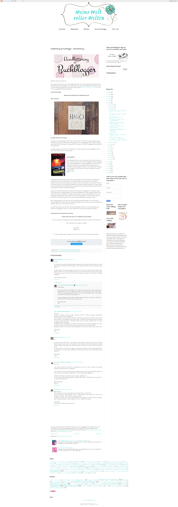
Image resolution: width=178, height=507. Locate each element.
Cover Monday (57, 482)
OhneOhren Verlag (53, 469)
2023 (109, 99)
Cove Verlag (87, 463)
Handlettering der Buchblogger (65, 251)
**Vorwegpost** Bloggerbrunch (116, 138)
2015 (109, 172)
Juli (110, 147)
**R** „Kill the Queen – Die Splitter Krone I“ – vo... (117, 135)
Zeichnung (122, 486)
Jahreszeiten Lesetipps (58, 484)
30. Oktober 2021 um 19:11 (82, 285)
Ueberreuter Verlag (97, 471)
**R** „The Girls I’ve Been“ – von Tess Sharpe (117, 114)
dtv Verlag (85, 473)
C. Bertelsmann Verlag (60, 463)
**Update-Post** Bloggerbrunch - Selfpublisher (117, 130)
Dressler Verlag (63, 465)
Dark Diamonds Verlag (114, 463)
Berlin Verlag (92, 461)
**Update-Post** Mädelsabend (65, 448)
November (112, 107)
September (112, 142)
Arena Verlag (58, 461)
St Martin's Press (67, 471)
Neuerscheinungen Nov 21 (115, 117)
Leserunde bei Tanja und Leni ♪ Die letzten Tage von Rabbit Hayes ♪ (74, 440)
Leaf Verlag (56, 468)
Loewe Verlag (75, 468)
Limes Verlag (62, 468)
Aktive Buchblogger (101, 29)
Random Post (85, 486)
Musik (124, 484)
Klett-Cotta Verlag (97, 466)
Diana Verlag (124, 463)
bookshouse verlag (63, 473)
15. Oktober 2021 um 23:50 (64, 337)
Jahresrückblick (122, 482)
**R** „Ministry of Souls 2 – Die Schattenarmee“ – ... (116, 120)
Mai (110, 151)
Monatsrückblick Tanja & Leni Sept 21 (118, 140)
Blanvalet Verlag (101, 462)
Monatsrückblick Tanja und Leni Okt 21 (117, 111)
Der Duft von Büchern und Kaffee (89, 87)
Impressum (93, 500)
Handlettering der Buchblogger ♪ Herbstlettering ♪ (117, 123)
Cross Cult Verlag (103, 463)
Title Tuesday (114, 486)
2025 (109, 94)
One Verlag (60, 469)
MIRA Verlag (91, 468)
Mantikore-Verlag (99, 468)
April (110, 153)
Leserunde (90, 484)
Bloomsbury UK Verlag (111, 461)
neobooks (92, 473)
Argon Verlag (65, 462)
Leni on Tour (74, 484)
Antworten (56, 279)
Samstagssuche (95, 486)
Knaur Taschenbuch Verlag (109, 466)
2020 (109, 162)
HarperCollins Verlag (66, 466)
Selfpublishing (55, 471)
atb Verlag (56, 473)
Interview (115, 482)
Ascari (55, 337)
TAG (102, 486)
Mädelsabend (54, 486)
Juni (110, 149)
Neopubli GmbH (116, 468)
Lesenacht (81, 484)
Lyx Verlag (83, 468)
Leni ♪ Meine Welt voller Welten (65, 285)
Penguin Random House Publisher (72, 469)
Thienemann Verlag (77, 471)
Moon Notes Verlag (107, 468)
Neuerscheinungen (70, 486)
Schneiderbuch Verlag (122, 469)
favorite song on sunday (57, 488)
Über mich (115, 29)
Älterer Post (99, 434)
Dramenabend (67, 482)
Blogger (96, 504)
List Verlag (69, 468)
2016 (109, 170)
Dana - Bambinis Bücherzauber (61, 311)
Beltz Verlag (86, 461)
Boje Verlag (119, 462)
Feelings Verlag (80, 465)
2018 (109, 166)
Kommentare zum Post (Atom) (64, 436)
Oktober (111, 109)
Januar (111, 159)
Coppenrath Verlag (80, 463)
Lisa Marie (56, 390)
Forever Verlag (108, 465)
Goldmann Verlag (117, 465)
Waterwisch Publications (118, 471)
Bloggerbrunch (80, 480)
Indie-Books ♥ (102, 482)
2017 (109, 168)
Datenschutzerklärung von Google (64, 431)
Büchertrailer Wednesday (108, 480)
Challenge (125, 480)
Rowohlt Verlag (113, 469)
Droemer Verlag (71, 465)
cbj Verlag (70, 473)
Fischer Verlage (98, 465)
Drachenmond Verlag (54, 465)
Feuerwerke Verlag (88, 465)
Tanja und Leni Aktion (76, 251)
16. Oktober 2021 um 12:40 (77, 362)
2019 (109, 164)
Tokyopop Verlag (87, 471)
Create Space (94, 463)
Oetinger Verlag (123, 468)
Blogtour (95, 480)
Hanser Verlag (57, 466)
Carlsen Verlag (70, 463)
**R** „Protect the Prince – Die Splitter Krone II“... (116, 126)
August (111, 145)
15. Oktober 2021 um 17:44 (76, 311)
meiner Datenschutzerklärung (93, 430)
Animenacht (72, 480)
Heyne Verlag (76, 466)
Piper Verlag (92, 469)
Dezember (111, 105)
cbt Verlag (78, 473)
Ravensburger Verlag (103, 469)
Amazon (72, 172)
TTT (107, 486)
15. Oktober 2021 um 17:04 (69, 259)
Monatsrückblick (111, 484)
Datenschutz (87, 500)
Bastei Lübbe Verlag (75, 462)
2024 (109, 96)
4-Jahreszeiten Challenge (55, 480)
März (110, 155)
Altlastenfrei (65, 480)
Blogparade (90, 480)
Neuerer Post (54, 434)
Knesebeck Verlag (121, 466)
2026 (109, 92)
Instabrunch (108, 482)
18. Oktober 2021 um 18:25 (66, 390)
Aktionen (56, 251)
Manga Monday (99, 484)
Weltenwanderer (58, 259)
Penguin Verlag (84, 469)
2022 (109, 101)
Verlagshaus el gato (108, 471)
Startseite (62, 29)
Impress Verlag (87, 466)
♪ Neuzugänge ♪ (113, 132)
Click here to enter (76, 244)
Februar (111, 157)
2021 (109, 103)
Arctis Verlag (52, 461)
